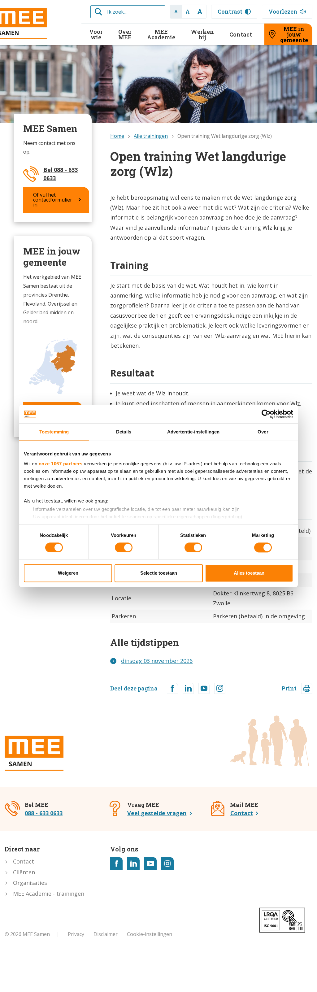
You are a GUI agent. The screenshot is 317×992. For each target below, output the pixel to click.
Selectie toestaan (158, 573)
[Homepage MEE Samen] (34, 753)
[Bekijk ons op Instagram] (167, 863)
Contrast (230, 11)
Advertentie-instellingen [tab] (193, 431)
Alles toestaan (249, 573)
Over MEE (125, 34)
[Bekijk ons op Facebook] (116, 863)
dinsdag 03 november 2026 (157, 661)
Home (117, 136)
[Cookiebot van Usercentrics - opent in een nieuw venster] (266, 414)
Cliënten (24, 872)
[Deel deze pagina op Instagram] (219, 688)
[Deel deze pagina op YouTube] (204, 688)
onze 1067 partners (61, 463)
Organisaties (30, 882)
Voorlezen (282, 11)
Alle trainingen (151, 136)
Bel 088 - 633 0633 (60, 174)
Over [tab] (263, 431)
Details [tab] (123, 431)
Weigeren (68, 573)
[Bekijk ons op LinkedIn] (133, 863)
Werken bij (202, 34)
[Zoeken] (98, 12)
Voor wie (96, 34)
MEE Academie (161, 34)
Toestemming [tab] (54, 431)
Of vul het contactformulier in (52, 199)
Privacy (76, 934)
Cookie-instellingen (149, 934)
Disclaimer (105, 934)
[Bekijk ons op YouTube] (150, 863)
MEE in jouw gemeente (294, 34)
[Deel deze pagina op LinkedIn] (188, 688)
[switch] (123, 547)
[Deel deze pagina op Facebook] (172, 688)
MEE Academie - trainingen (48, 893)
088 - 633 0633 (44, 813)
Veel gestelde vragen (156, 813)
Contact (240, 34)
